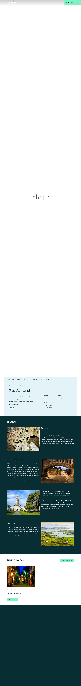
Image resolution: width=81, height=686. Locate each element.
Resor (13, 379)
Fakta (23, 379)
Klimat (42, 379)
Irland (8, 379)
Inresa (28, 379)
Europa (16, 386)
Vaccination (35, 379)
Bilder (18, 379)
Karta (47, 379)
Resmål (11, 386)
